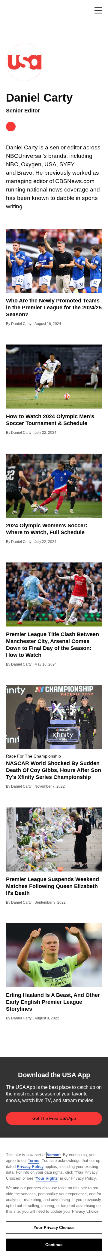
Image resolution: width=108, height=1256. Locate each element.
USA (14, 10)
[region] (54, 1197)
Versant (54, 1155)
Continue (53, 1244)
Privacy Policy (30, 1166)
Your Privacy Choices (54, 1227)
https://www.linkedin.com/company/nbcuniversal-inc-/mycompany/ (11, 126)
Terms (33, 1160)
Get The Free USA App (54, 1118)
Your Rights (47, 1178)
